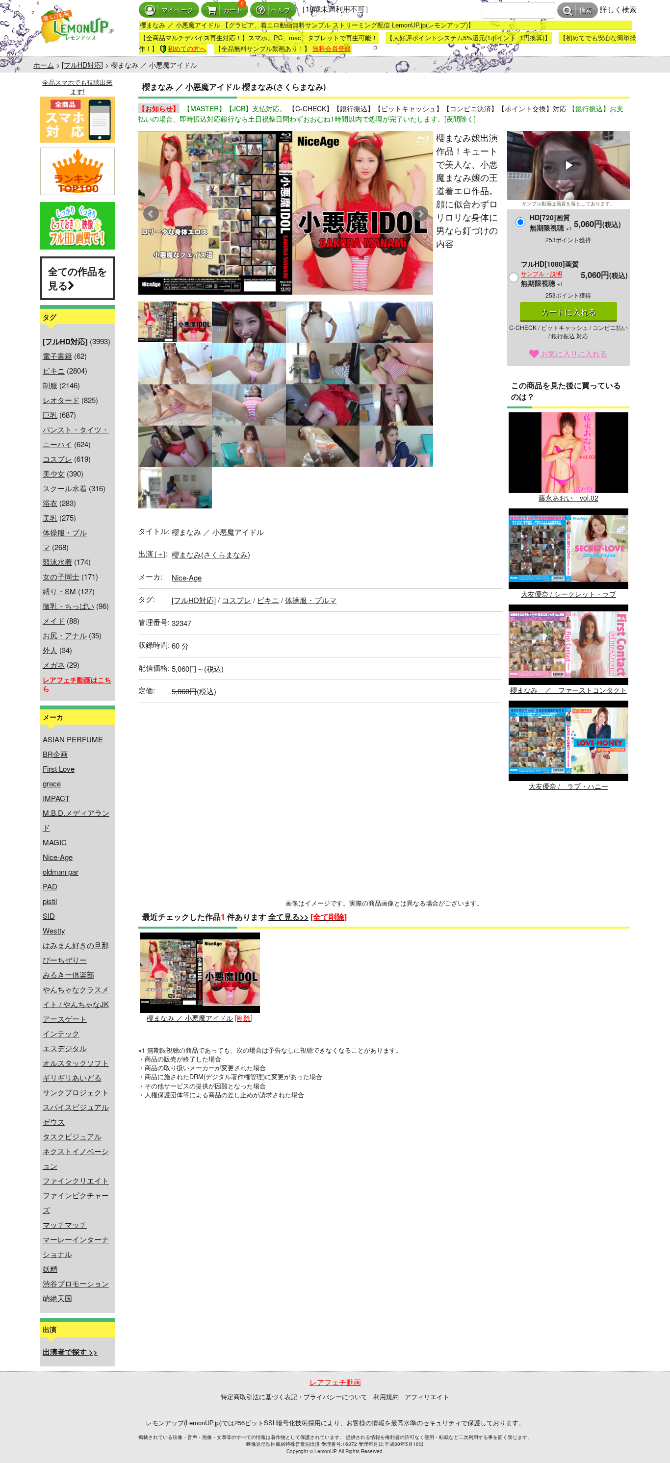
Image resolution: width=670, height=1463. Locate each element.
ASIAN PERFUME (73, 739)
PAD (50, 886)
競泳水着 (57, 561)
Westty (54, 930)
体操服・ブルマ (310, 600)
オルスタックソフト (76, 1063)
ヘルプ (280, 10)
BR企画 (55, 754)
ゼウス (54, 1121)
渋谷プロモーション (76, 1283)
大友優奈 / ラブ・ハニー (568, 786)
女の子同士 (61, 576)
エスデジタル (65, 1048)
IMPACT (56, 798)
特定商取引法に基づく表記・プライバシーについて (294, 1396)
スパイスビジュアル (76, 1107)
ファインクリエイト (76, 1180)
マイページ (177, 10)
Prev (151, 214)
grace (52, 783)
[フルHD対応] (82, 65)
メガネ (54, 664)
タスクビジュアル (72, 1136)
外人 (50, 650)
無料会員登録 (331, 48)
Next (420, 214)
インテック (61, 1033)
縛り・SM (59, 591)
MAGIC (55, 842)
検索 (585, 10)
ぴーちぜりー (65, 960)
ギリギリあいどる (72, 1077)
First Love (59, 768)
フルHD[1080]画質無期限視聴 (550, 273)
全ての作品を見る (77, 278)
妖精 (50, 1268)
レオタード (61, 400)
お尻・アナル (65, 635)
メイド (54, 620)
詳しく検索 (618, 9)
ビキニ (54, 370)
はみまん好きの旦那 (76, 945)
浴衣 (50, 503)
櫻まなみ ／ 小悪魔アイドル (190, 1018)
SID (49, 915)
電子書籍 (57, 356)
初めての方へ (187, 48)
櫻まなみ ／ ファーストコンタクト (568, 690)
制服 (50, 385)
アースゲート (65, 1018)
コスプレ (57, 459)
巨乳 (50, 414)
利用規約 (386, 1396)
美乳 (50, 517)
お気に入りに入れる (573, 353)
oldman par (60, 871)
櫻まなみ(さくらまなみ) (211, 554)
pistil (50, 901)
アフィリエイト (427, 1396)
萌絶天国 (57, 1298)
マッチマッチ (65, 1224)
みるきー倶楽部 (68, 974)
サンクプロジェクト (76, 1092)
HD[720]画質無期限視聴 (551, 222)
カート (232, 10)
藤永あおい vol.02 (568, 498)
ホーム (43, 65)
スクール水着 (65, 488)
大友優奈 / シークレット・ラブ (568, 594)
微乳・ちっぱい (68, 606)
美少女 (54, 473)
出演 (151, 553)
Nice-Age (58, 857)
